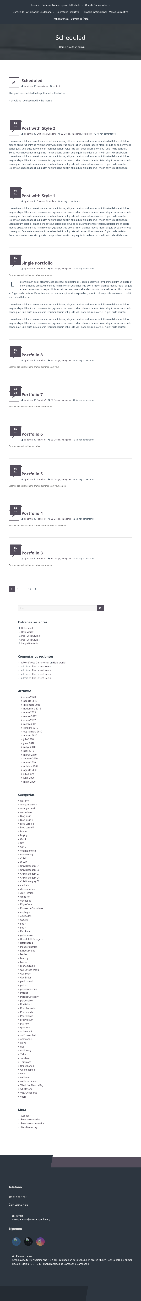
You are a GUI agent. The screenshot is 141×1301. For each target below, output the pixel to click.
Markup (24, 958)
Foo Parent (26, 931)
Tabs (23, 1054)
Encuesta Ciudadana (46, 134)
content (56, 86)
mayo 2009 (29, 781)
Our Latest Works (30, 969)
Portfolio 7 (32, 394)
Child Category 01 (30, 866)
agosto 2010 (30, 735)
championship (28, 850)
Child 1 (24, 858)
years (23, 1096)
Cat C (23, 846)
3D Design (65, 134)
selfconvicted (28, 1035)
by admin (28, 86)
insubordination (28, 946)
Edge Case (26, 904)
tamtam (25, 1058)
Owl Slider (25, 977)
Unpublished (42, 86)
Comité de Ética (80, 19)
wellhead (25, 1077)
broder (24, 831)
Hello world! (27, 632)
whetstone (26, 1089)
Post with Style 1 (38, 195)
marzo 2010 (30, 754)
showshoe (26, 1039)
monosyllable (27, 966)
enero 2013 (29, 712)
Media (23, 962)
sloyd (23, 1042)
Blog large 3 (26, 820)
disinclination (27, 889)
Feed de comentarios (33, 1123)
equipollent (26, 916)
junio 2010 (29, 743)
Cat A (23, 839)
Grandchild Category (31, 939)
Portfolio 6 (32, 434)
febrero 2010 (30, 758)
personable (26, 1000)
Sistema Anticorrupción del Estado (61, 5)
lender (23, 954)
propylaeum (26, 1019)
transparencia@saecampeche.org (31, 1219)
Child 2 (24, 862)
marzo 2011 (30, 724)
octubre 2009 (30, 766)
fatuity (24, 920)
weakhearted (27, 1069)
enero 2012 (29, 720)
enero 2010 (29, 762)
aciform (24, 800)
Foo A (23, 923)
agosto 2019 (30, 701)
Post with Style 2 (38, 128)
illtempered (26, 943)
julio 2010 (28, 739)
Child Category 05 (30, 881)
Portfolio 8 (32, 355)
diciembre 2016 (31, 704)
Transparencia (60, 19)
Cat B (23, 843)
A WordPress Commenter (35, 662)
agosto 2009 (30, 770)
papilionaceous (28, 989)
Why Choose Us (28, 1092)
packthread (26, 981)
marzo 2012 (30, 716)
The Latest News (41, 666)
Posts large (26, 1016)
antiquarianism (28, 804)
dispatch (25, 896)
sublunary (25, 1050)
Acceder (25, 1115)
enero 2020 (29, 697)
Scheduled (31, 80)
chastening (26, 854)
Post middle (27, 1012)
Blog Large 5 (27, 827)
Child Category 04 (30, 877)
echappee (25, 900)
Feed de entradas (30, 1119)
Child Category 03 (30, 873)
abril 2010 (28, 750)
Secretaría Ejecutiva (68, 12)
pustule (24, 1023)
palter (23, 985)
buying (24, 835)
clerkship (25, 885)
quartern (25, 1027)
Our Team (25, 973)
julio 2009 (28, 774)
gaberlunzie (26, 935)
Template (25, 1062)
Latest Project (28, 950)
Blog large (25, 816)
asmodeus (26, 812)
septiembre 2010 (32, 731)
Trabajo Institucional (95, 12)
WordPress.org (29, 1127)
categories (76, 134)
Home (62, 47)
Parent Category (29, 996)
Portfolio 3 (32, 553)
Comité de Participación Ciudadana (32, 12)
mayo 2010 (29, 747)
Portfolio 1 (41, 268)
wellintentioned (28, 1081)
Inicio (34, 5)
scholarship (26, 1031)
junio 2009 (29, 777)
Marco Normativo (118, 12)
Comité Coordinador (96, 5)
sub (22, 1046)
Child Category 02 (30, 870)
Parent (24, 992)
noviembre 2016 (32, 708)
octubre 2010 (30, 727)
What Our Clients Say (32, 1085)
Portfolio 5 (32, 474)
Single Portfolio (37, 263)
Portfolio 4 (32, 513)
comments (87, 134)
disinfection (27, 893)
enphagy (25, 912)
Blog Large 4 (27, 823)
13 (30, 589)
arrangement (27, 808)
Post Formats (28, 1008)
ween (23, 1073)
